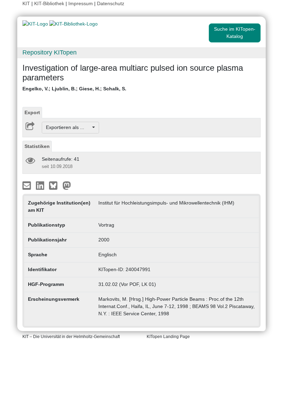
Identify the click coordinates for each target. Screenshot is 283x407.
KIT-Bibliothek (50, 3)
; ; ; (74, 88)
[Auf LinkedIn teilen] (40, 185)
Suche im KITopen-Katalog (234, 32)
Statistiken (37, 146)
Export (32, 112)
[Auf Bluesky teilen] (55, 185)
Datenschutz (110, 3)
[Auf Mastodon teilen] (66, 185)
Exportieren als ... (68, 127)
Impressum (80, 3)
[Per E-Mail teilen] (27, 185)
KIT (26, 3)
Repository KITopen (49, 52)
